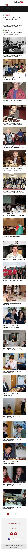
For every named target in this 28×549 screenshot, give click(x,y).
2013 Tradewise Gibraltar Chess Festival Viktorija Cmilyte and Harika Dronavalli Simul (13, 350)
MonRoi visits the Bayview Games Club (14, 259)
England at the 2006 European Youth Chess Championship (13, 281)
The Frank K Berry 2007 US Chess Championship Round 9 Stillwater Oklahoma (12, 102)
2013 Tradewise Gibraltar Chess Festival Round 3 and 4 (12, 439)
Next (20, 514)
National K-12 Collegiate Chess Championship (11, 237)
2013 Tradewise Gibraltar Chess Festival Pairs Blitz (12, 507)
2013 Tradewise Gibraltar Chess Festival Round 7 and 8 (12, 394)
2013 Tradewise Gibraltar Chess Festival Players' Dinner (12, 485)
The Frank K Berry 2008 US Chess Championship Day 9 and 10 (12, 18)
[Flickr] (15, 533)
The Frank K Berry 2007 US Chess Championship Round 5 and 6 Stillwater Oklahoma (14, 147)
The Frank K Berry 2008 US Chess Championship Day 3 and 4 (12, 55)
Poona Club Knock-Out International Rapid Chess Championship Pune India (13, 214)
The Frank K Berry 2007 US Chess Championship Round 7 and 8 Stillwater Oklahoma (14, 125)
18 (16, 514)
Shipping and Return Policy (14, 523)
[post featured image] (6, 15)
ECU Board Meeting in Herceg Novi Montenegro (12, 303)
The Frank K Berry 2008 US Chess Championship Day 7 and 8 (12, 25)
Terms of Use (14, 526)
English (12, 538)
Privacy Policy (14, 528)
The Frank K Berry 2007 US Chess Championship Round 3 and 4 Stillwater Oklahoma (14, 170)
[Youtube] (11, 533)
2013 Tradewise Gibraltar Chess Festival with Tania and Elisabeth (12, 326)
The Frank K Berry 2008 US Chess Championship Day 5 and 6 (12, 33)
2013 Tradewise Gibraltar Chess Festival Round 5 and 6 (12, 417)
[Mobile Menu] (6, 2)
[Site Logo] (18, 2)
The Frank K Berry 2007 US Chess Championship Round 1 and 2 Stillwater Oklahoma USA (13, 192)
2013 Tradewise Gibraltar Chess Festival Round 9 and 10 (12, 371)
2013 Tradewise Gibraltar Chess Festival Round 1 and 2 (12, 462)
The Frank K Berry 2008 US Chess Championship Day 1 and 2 (12, 78)
